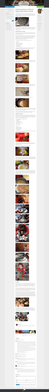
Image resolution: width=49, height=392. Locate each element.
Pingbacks (22, 339)
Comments (18, 339)
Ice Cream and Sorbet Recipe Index (10, 16)
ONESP (39, 28)
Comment (17, 376)
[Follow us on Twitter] (12, 6)
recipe (19, 6)
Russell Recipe (23, 15)
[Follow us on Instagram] (13, 6)
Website (17, 382)
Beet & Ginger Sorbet (8, 25)
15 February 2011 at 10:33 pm (20, 361)
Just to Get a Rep (40, 19)
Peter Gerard (17, 12)
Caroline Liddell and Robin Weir (29, 310)
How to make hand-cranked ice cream (9, 15)
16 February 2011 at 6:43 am (22, 365)
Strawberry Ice (17, 334)
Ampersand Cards (40, 24)
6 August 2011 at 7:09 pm (21, 368)
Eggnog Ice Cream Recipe (32, 334)
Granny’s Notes (39, 27)
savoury (22, 6)
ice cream (16, 6)
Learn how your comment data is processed (29, 386)
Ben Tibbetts (39, 18)
